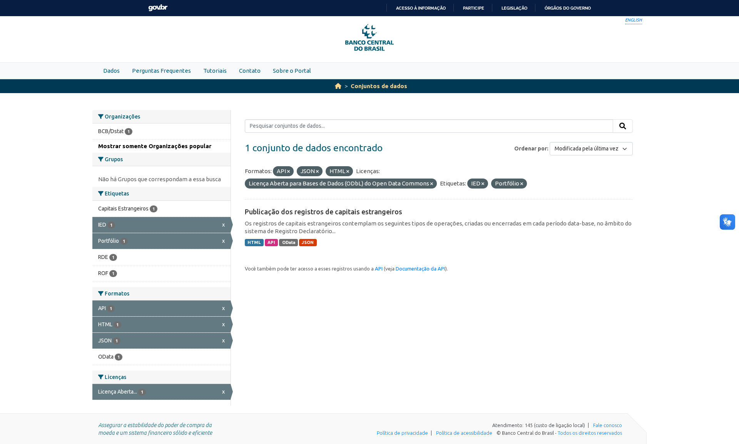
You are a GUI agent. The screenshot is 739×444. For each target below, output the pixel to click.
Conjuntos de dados (379, 86)
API (271, 242)
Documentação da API (420, 268)
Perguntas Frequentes (161, 70)
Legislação (514, 8)
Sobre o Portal (292, 70)
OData (288, 242)
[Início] (338, 86)
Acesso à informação (421, 8)
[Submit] (623, 126)
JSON (308, 242)
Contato (250, 70)
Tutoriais (215, 70)
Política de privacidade (402, 433)
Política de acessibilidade (464, 433)
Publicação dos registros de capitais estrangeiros (323, 211)
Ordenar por (530, 148)
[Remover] (288, 171)
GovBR (157, 8)
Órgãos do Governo (568, 8)
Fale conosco (607, 425)
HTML (254, 242)
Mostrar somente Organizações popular (154, 146)
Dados (111, 70)
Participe (473, 8)
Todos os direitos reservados (590, 433)
